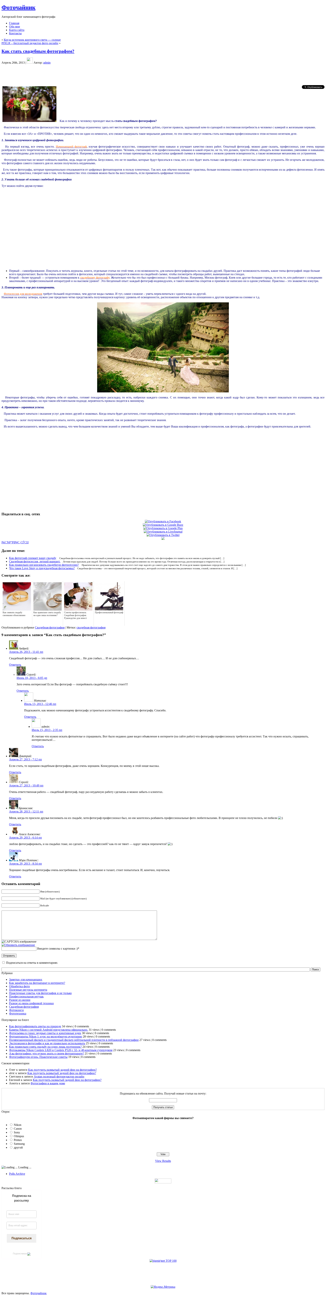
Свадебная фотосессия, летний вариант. (34, 561)
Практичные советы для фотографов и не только (40, 993)
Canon (18, 1128)
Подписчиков (20, 1253)
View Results (163, 1160)
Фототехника (17, 1013)
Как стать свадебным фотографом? (38, 51)
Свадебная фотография (50, 627)
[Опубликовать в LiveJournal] (163, 531)
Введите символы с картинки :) (57, 948)
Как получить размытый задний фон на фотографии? (62, 1069)
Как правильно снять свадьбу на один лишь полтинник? (45, 1046)
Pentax (18, 1140)
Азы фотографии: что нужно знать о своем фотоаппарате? (46, 1053)
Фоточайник (18, 7)
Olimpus (19, 1136)
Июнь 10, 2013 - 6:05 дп (32, 677)
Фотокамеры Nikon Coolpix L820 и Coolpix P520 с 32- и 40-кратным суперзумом (60, 1050)
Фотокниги (16, 1010)
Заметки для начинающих (25, 979)
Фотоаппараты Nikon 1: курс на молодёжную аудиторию (45, 1036)
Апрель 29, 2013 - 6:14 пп (25, 837)
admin (47, 62)
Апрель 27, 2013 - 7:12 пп (25, 759)
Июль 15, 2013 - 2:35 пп (47, 730)
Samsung (19, 1143)
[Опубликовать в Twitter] (163, 535)
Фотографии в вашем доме (48, 1083)
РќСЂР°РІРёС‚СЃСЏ (15, 542)
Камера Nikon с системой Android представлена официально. (48, 1029)
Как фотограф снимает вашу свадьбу (32, 558)
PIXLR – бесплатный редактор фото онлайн (30, 43)
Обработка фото (19, 986)
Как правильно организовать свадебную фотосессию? (44, 564)
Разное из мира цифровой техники (31, 1003)
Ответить (15, 664)
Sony (17, 1132)
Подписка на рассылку (21, 1198)
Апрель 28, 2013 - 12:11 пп (26, 811)
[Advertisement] (163, 74)
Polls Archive (17, 1173)
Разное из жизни (19, 999)
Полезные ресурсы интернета (28, 989)
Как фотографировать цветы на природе (35, 1026)
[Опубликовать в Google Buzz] (163, 524)
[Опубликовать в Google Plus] (163, 528)
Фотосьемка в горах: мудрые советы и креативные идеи (45, 1033)
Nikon (17, 1124)
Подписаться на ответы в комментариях (32, 962)
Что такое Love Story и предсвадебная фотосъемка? (42, 568)
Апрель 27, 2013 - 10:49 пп (26, 785)
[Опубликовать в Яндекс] (163, 538)
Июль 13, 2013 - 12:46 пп (40, 704)
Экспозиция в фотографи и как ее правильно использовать (47, 1043)
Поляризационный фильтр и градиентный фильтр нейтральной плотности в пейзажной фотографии (74, 1039)
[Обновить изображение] (18, 945)
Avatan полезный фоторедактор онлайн (59, 1076)
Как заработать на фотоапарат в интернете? (37, 982)
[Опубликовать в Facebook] (163, 521)
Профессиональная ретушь (26, 996)
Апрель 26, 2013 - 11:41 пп (26, 651)
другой (18, 1147)
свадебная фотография (91, 627)
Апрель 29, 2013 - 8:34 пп (25, 863)
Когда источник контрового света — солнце (32, 39)
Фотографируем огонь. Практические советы (38, 1056)
